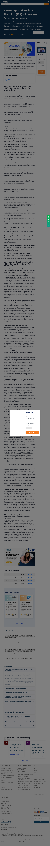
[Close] (38, 410)
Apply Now (32, 432)
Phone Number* (28, 425)
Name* (27, 416)
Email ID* (27, 420)
